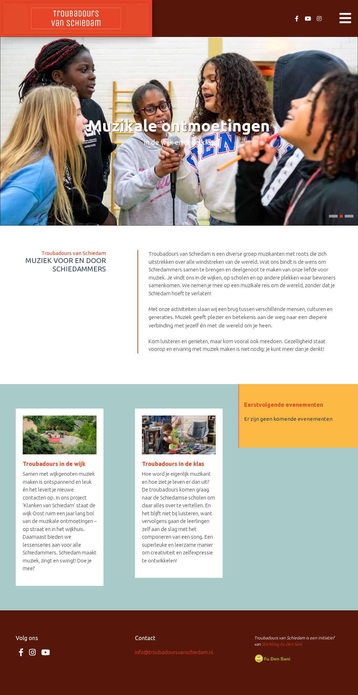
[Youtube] (308, 18)
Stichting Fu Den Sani (282, 644)
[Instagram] (319, 18)
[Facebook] (296, 18)
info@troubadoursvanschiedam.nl (174, 652)
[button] (333, 216)
